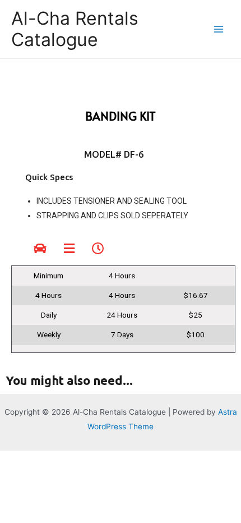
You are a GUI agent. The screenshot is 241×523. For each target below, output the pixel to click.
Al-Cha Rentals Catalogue (74, 29)
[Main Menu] (218, 29)
